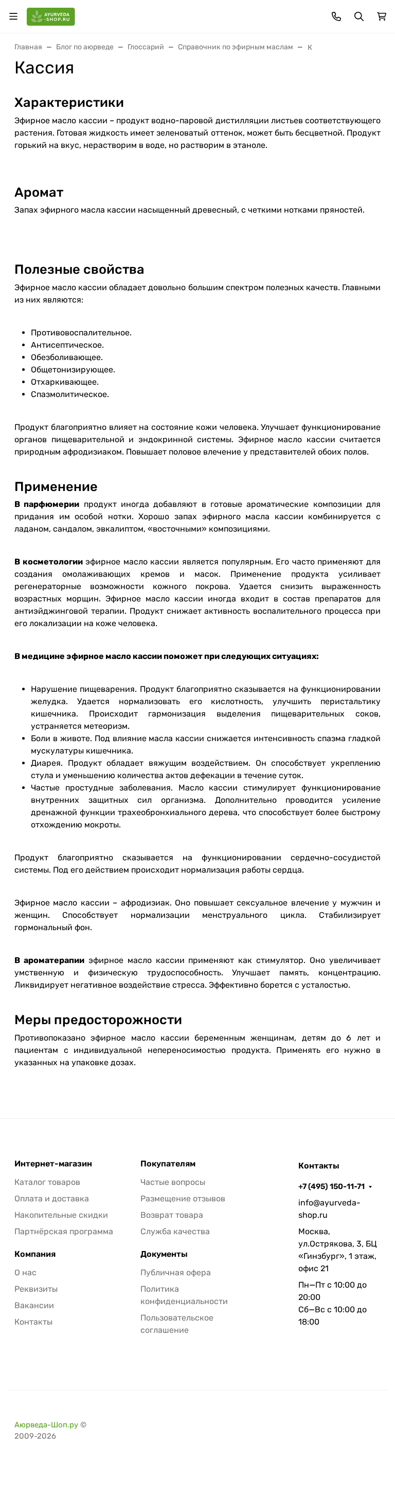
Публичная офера (175, 1272)
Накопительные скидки (61, 1215)
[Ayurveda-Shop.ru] (51, 16)
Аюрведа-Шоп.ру (46, 1424)
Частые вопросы (172, 1182)
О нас (25, 1272)
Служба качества (175, 1231)
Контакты (33, 1322)
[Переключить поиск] (359, 16)
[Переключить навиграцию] (13, 16)
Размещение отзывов (182, 1198)
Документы (164, 1254)
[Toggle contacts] (336, 16)
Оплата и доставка (51, 1198)
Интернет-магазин (53, 1164)
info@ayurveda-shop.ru (329, 1209)
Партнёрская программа (63, 1231)
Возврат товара (171, 1215)
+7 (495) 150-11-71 (331, 1186)
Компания (35, 1254)
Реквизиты (36, 1289)
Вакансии (34, 1305)
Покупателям (167, 1164)
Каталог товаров (47, 1182)
